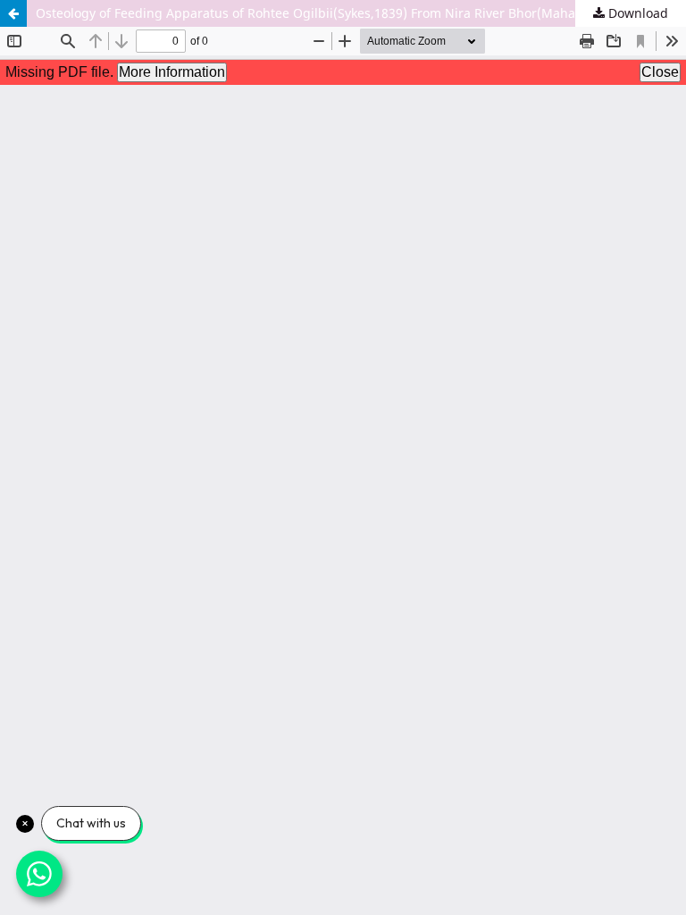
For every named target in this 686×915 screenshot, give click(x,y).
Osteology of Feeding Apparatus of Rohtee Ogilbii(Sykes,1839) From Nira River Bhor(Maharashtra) (329, 12)
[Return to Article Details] (13, 13)
